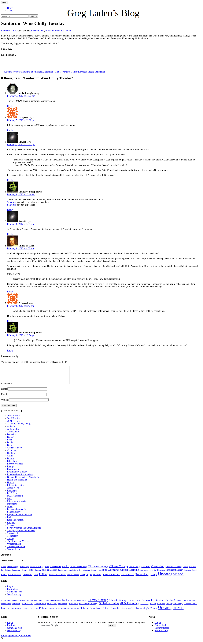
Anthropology (13, 429)
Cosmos (145, 566)
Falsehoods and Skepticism (20, 474)
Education (12, 461)
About (10, 10)
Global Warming (109, 569)
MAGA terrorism (15, 495)
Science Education (111, 574)
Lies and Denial (190, 570)
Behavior (11, 434)
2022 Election (13, 418)
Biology (11, 437)
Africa (3, 567)
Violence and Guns (16, 546)
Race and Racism (15, 519)
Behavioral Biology (36, 567)
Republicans (95, 574)
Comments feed (14, 591)
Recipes (11, 522)
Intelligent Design (174, 569)
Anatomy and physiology (19, 423)
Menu (4, 3)
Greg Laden (65, 30)
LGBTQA (12, 493)
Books (10, 442)
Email (4, 394)
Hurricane (161, 570)
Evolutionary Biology (17, 471)
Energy (10, 466)
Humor (10, 482)
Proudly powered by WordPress (16, 635)
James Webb (13, 487)
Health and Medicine (17, 479)
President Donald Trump (57, 575)
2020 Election (13, 415)
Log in (10, 586)
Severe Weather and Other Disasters (24, 527)
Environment (13, 469)
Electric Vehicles (15, 463)
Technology (12, 535)
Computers (12, 450)
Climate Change (14, 447)
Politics (10, 517)
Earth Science (6, 570)
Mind (9, 498)
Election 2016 (40, 570)
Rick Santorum (52, 30)
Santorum (11, 202)
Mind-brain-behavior (17, 501)
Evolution (73, 570)
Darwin (185, 567)
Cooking (11, 453)
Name (4, 389)
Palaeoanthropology (16, 509)
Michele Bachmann (14, 575)
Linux (4, 574)
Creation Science (173, 566)
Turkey (10, 538)
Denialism (192, 567)
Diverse (10, 458)
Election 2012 (37, 30)
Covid (10, 455)
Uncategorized (14, 543)
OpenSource (27, 575)
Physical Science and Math (19, 514)
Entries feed (12, 589)
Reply (10, 106)
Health (153, 570)
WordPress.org (14, 594)
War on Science (14, 549)
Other (9, 506)
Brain (9, 445)
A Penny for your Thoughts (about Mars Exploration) (27, 71)
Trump (154, 574)
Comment (6, 383)
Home (10, 8)
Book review (55, 566)
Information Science (16, 485)
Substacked (12, 533)
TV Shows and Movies (18, 541)
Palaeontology (14, 511)
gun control (144, 570)
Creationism (157, 566)
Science (10, 525)
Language (11, 490)
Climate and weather (78, 566)
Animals (11, 426)
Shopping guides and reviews (21, 530)
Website (5, 399)
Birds (9, 439)
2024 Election (13, 421)
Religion (84, 574)
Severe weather (127, 574)
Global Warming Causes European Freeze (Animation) (82, 71)
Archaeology (13, 431)
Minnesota (12, 503)
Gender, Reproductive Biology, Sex (24, 477)
